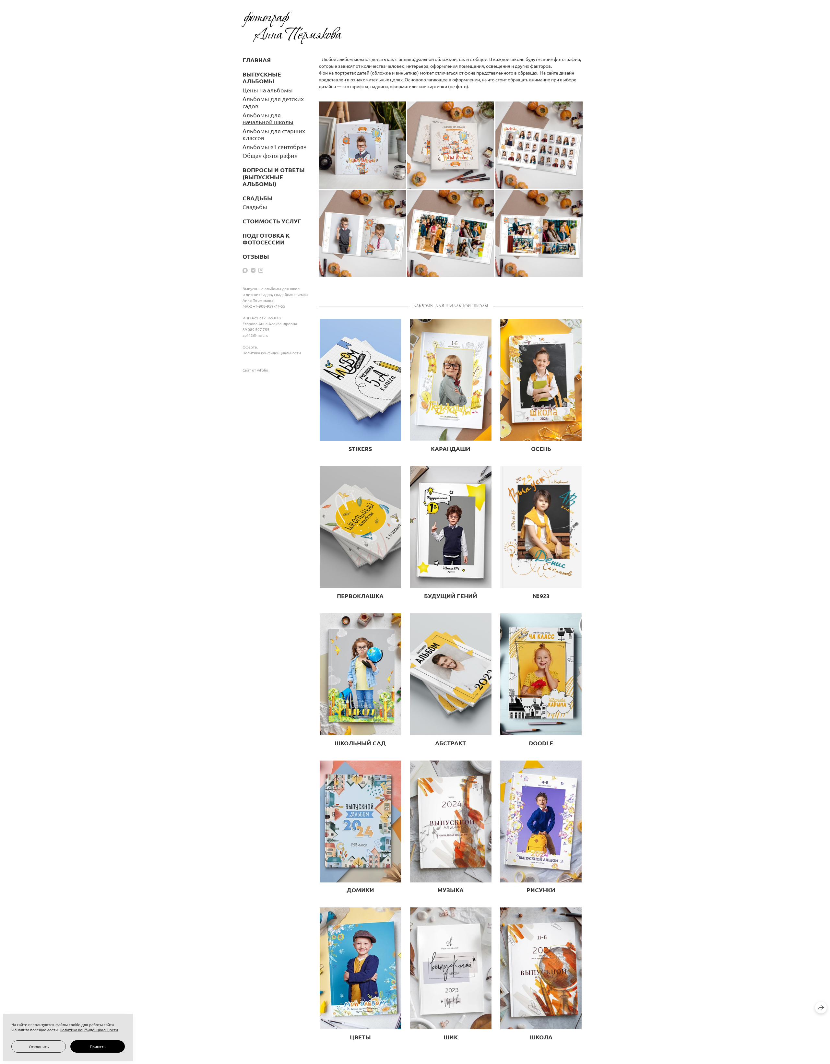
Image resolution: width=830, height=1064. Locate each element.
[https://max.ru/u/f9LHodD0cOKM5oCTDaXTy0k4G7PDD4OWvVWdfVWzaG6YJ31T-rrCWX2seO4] (245, 270)
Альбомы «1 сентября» (274, 146)
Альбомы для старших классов (274, 134)
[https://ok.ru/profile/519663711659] (260, 270)
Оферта (250, 346)
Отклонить (39, 1046)
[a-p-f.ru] (291, 28)
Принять (97, 1046)
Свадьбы (255, 206)
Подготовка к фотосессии (266, 238)
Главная (257, 60)
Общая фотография (270, 155)
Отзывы (256, 256)
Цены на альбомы (268, 90)
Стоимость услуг (272, 221)
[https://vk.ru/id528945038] (253, 270)
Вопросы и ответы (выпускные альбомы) (274, 176)
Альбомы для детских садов (273, 102)
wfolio (262, 369)
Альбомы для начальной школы (268, 118)
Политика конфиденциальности (272, 352)
